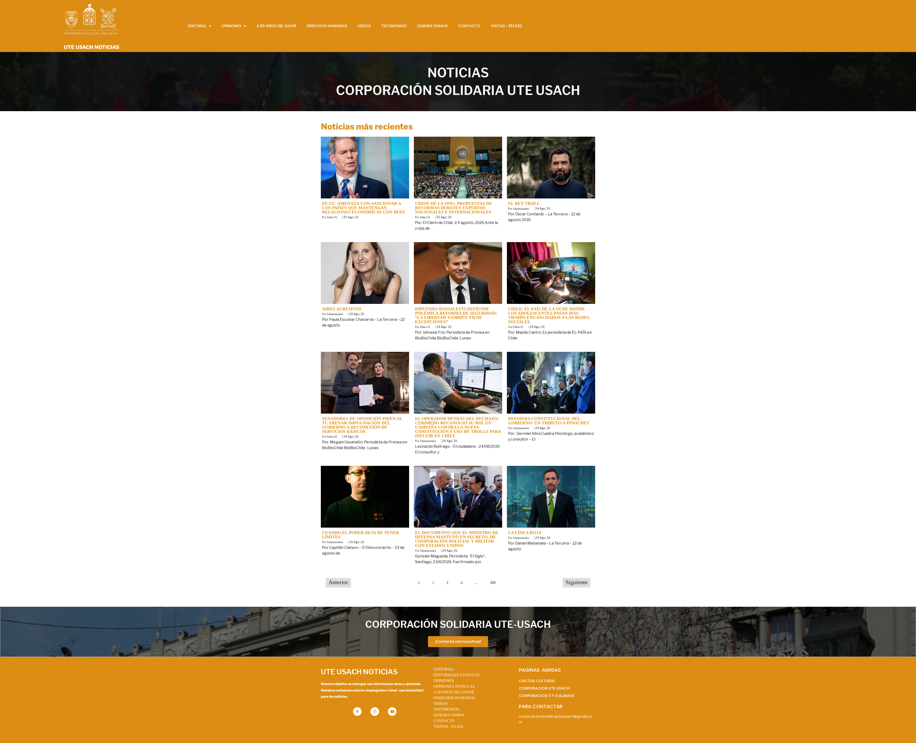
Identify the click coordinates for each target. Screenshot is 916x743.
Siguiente (577, 582)
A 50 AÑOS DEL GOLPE (453, 692)
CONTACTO (444, 721)
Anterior (338, 582)
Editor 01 (332, 217)
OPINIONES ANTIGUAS (454, 686)
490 (493, 583)
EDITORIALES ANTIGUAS (456, 675)
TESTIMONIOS (446, 709)
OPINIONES (443, 681)
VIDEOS (440, 703)
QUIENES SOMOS (448, 715)
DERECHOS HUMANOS (454, 698)
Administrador (521, 208)
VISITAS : (448, 726)
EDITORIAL (443, 669)
